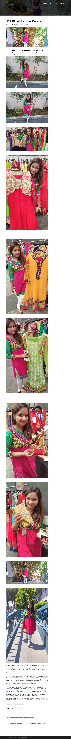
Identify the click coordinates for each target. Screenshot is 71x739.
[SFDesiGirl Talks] (11, 3)
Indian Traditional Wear (17, 717)
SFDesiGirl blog (25, 717)
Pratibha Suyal (10, 24)
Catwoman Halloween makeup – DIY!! (38, 723)
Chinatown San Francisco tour (16, 723)
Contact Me (56, 3)
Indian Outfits (8, 717)
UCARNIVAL (32, 717)
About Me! (50, 3)
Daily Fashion (45, 3)
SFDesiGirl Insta (61, 3)
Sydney (25, 737)
